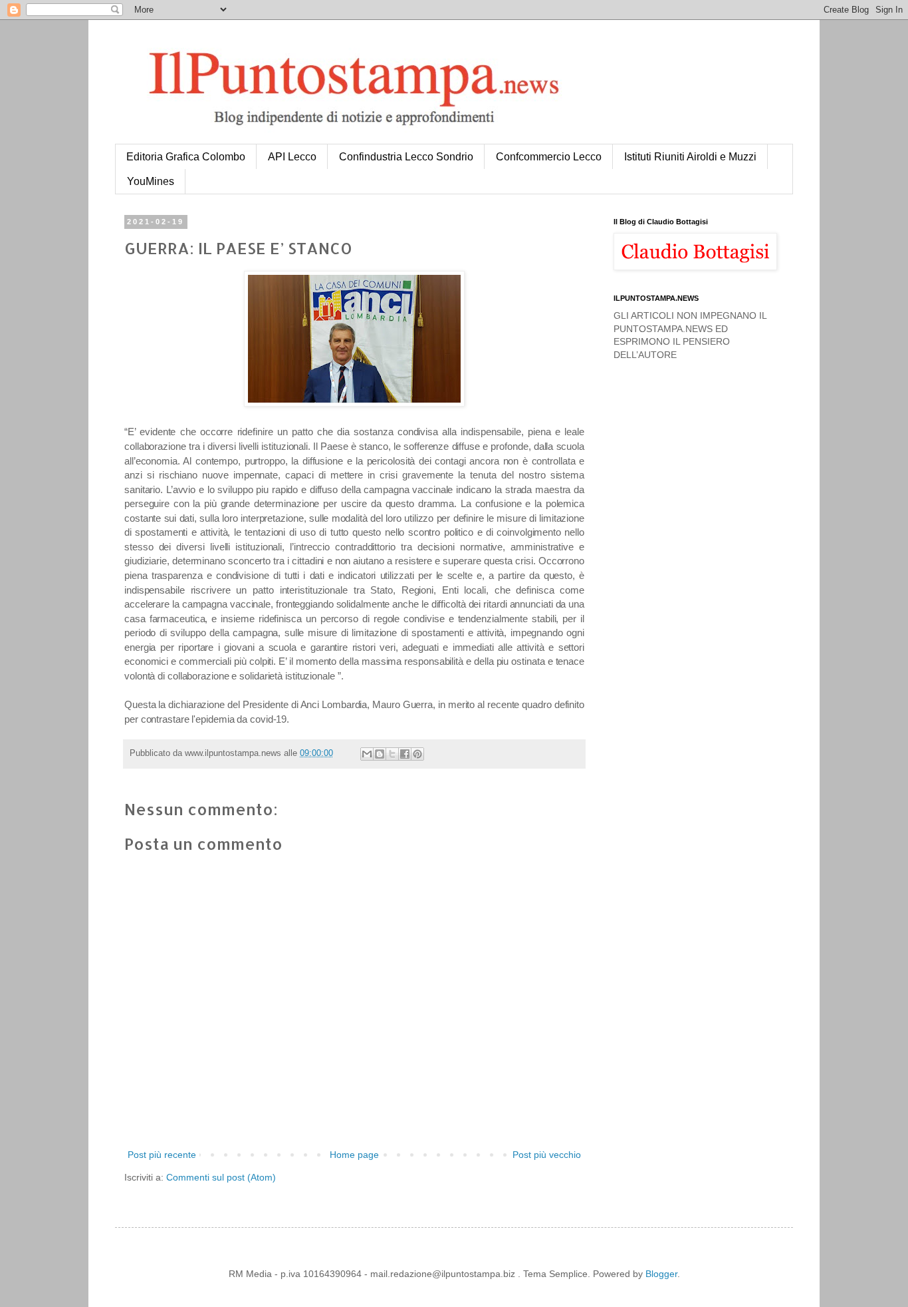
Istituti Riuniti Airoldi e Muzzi (690, 156)
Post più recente (162, 1154)
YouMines (150, 181)
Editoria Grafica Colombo (185, 156)
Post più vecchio (546, 1154)
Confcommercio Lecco (549, 156)
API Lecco (292, 156)
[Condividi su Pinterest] (417, 754)
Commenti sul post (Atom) (221, 1177)
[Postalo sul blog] (379, 754)
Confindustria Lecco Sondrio (406, 156)
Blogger (661, 1273)
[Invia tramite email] (367, 754)
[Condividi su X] (392, 754)
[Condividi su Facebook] (404, 754)
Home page (354, 1154)
